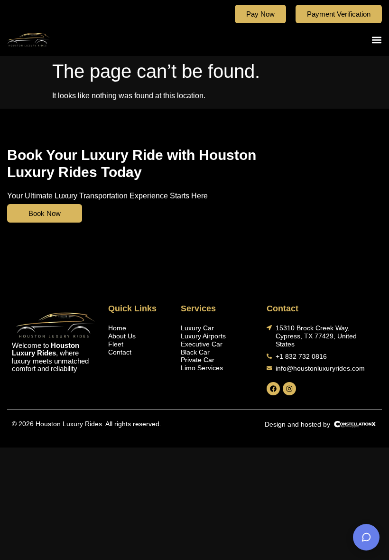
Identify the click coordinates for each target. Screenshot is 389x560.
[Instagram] (289, 388)
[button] (376, 39)
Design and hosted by (297, 424)
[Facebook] (273, 388)
